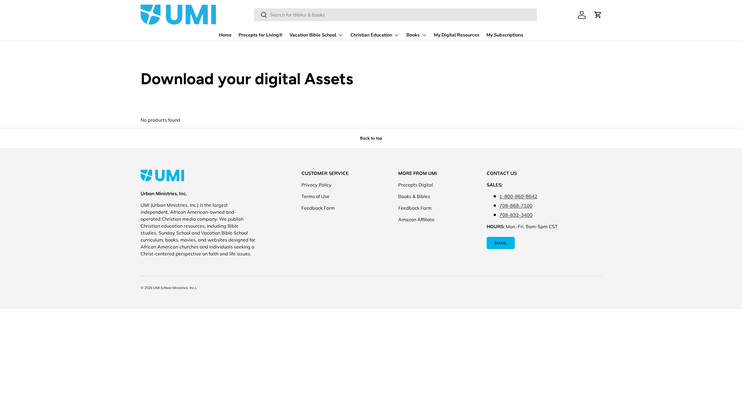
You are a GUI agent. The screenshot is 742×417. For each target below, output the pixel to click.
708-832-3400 (515, 215)
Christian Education (371, 35)
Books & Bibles (414, 196)
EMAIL (500, 243)
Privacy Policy (316, 185)
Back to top (371, 138)
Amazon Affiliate (416, 219)
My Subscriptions (504, 35)
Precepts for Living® (261, 35)
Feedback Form (318, 208)
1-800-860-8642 (518, 196)
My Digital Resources (456, 35)
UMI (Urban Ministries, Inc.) (174, 288)
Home (225, 35)
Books (413, 35)
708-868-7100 (515, 206)
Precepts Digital (415, 185)
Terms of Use (315, 196)
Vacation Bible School (313, 35)
